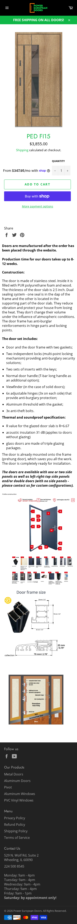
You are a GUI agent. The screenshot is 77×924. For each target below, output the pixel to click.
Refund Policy (14, 824)
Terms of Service (17, 837)
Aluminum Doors (17, 780)
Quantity (58, 161)
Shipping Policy (16, 831)
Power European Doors (27, 911)
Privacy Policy (14, 818)
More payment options (37, 206)
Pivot (8, 787)
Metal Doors (13, 774)
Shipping (22, 150)
